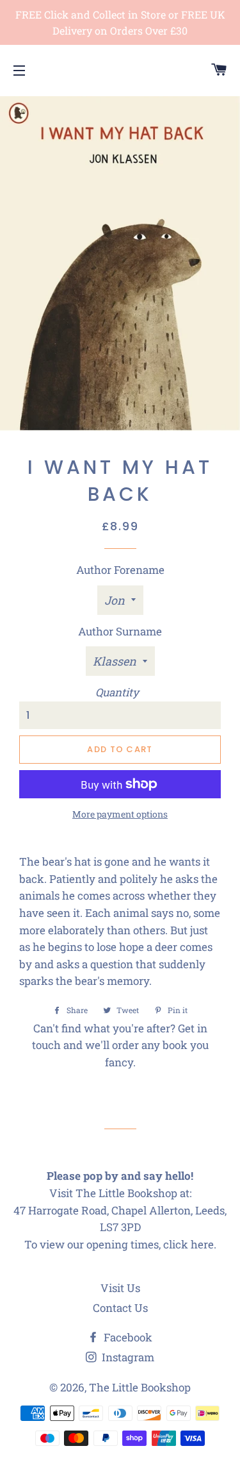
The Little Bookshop (140, 1387)
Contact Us (120, 1307)
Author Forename (120, 569)
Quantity (117, 692)
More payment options (120, 814)
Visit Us (120, 1288)
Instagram (126, 1357)
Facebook (126, 1337)
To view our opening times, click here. (120, 1244)
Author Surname (120, 631)
